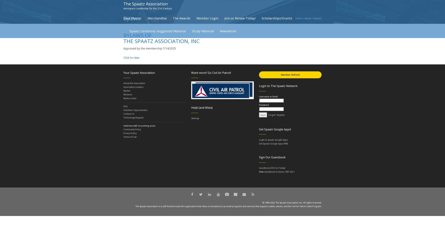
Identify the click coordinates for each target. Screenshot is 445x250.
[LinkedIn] (209, 194)
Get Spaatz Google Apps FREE (273, 143)
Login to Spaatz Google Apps (273, 139)
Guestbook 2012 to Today (272, 167)
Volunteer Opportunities (135, 110)
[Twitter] (200, 194)
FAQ (125, 106)
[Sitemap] (235, 194)
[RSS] (252, 194)
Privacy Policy (130, 133)
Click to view (131, 58)
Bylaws (126, 90)
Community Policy (132, 129)
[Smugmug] (226, 194)
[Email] (244, 194)
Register (281, 115)
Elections (127, 94)
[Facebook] (192, 194)
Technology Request (133, 117)
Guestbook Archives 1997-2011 (279, 171)
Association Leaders (133, 87)
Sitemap (195, 118)
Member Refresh (290, 74)
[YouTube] (218, 194)
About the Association (134, 83)
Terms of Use (130, 136)
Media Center (130, 98)
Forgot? (272, 115)
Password (264, 104)
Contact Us (128, 113)
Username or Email (268, 96)
